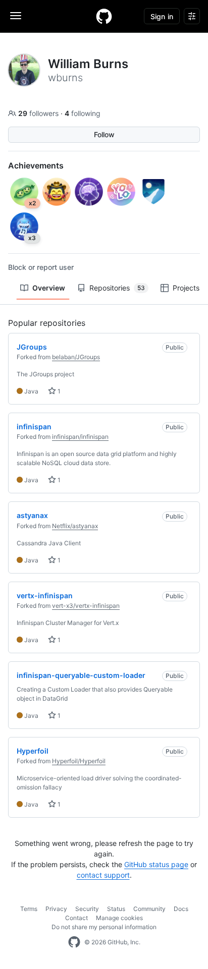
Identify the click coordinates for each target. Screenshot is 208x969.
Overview (48, 287)
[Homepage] (104, 16)
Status (116, 909)
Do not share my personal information (104, 927)
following (82, 113)
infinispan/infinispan (80, 436)
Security (87, 909)
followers (39, 113)
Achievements (36, 165)
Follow (104, 134)
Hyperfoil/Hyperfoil (79, 761)
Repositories (117, 287)
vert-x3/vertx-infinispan (86, 605)
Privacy (56, 909)
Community (149, 909)
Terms (28, 909)
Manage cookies (119, 918)
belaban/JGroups (76, 357)
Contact (76, 918)
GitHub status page (156, 864)
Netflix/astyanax (75, 526)
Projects (186, 287)
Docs (181, 909)
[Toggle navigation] (15, 15)
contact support (103, 875)
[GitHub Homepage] (74, 942)
